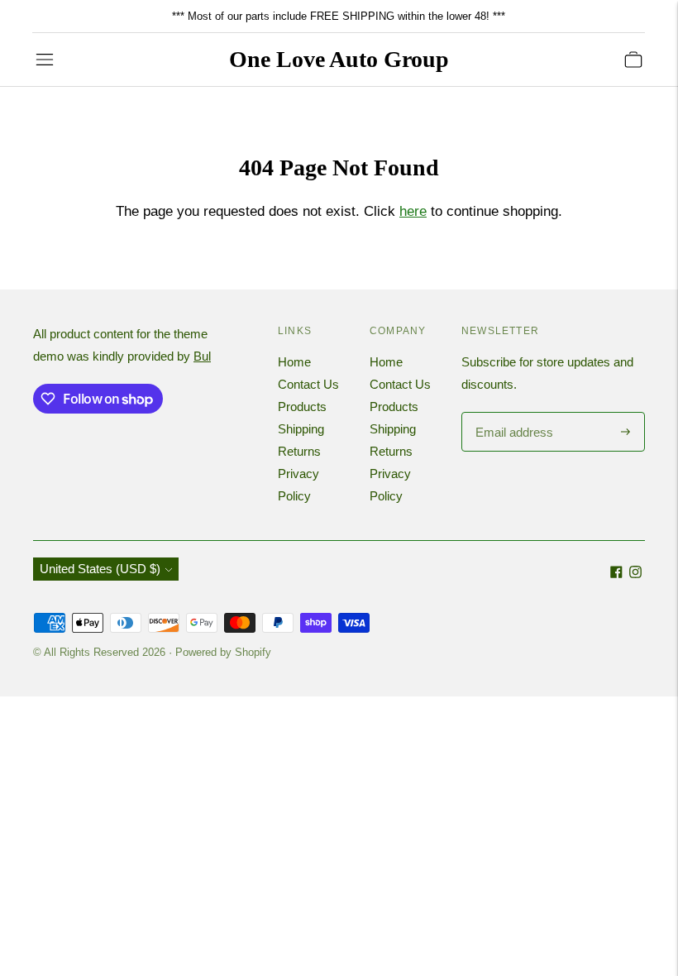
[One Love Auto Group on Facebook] (616, 574)
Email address (512, 413)
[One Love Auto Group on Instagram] (635, 574)
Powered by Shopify (223, 652)
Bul (202, 356)
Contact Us (308, 384)
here (413, 211)
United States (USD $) (100, 569)
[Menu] (44, 59)
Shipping (301, 429)
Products (302, 406)
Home (294, 362)
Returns (299, 451)
